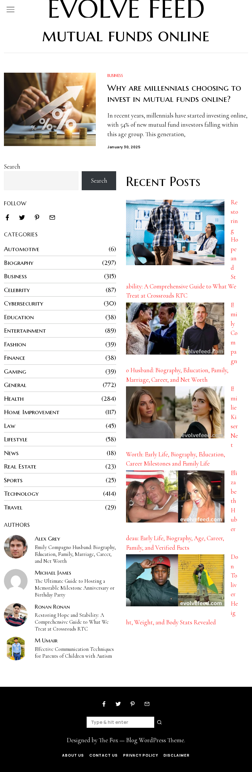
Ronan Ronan (52, 606)
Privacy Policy (140, 755)
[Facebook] (7, 217)
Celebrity (17, 290)
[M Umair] (16, 648)
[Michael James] (16, 581)
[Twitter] (22, 217)
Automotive (21, 249)
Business (115, 75)
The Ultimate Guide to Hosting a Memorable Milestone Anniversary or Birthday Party (75, 588)
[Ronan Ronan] (16, 615)
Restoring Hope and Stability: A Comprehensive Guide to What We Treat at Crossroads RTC (72, 622)
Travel (13, 507)
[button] (159, 722)
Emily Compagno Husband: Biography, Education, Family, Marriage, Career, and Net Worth (75, 554)
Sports (13, 480)
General (15, 385)
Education (19, 317)
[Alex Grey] (16, 547)
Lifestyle (16, 439)
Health (14, 398)
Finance (14, 357)
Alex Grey (47, 538)
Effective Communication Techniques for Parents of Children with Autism (74, 652)
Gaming (15, 371)
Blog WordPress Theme (155, 740)
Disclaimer (176, 755)
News (11, 453)
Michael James (53, 572)
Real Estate (20, 466)
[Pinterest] (37, 217)
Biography (18, 263)
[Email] (52, 217)
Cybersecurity (23, 303)
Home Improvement (31, 412)
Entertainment (25, 330)
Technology (21, 493)
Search (12, 166)
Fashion (15, 344)
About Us (73, 755)
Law (9, 426)
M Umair (46, 640)
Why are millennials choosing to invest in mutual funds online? (174, 93)
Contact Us (103, 755)
